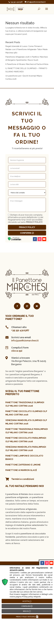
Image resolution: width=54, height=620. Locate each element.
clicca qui (16, 350)
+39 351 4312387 (20, 330)
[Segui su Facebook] (17, 306)
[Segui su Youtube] (36, 306)
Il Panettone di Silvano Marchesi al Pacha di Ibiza (26, 64)
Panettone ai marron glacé (21, 470)
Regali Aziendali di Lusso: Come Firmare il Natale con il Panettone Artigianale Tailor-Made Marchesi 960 (26, 49)
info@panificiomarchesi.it (25, 340)
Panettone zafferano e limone (23, 465)
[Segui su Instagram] (27, 306)
